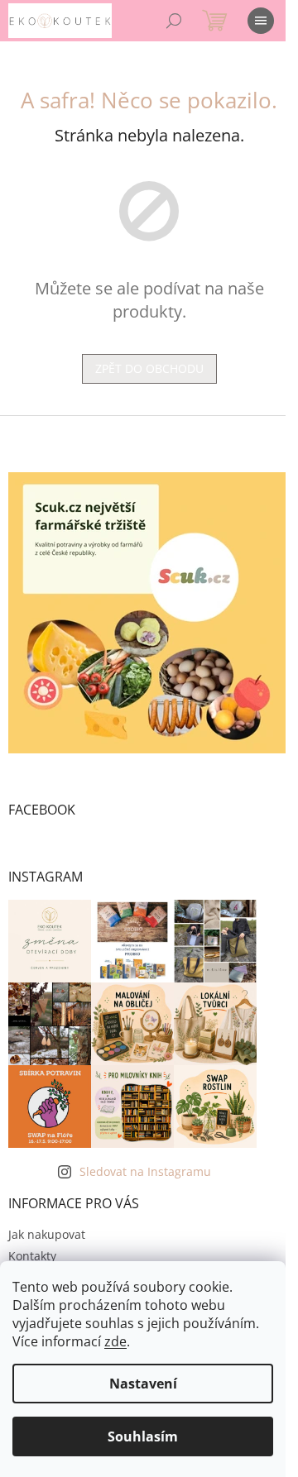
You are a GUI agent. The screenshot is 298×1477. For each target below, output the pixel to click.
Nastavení (143, 1383)
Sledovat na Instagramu (145, 1171)
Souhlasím (143, 1436)
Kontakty (32, 1256)
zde (115, 1341)
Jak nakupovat (46, 1234)
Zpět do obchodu (149, 368)
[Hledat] (173, 20)
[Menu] (260, 20)
